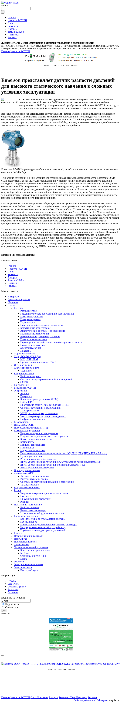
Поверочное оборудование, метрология (41, 325)
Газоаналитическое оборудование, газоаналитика (47, 313)
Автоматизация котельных (34, 476)
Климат (18, 533)
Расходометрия (28, 310)
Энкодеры (25, 350)
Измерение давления (31, 316)
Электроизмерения (30, 348)
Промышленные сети (25, 541)
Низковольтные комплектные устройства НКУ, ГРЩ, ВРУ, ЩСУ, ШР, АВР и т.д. (63, 453)
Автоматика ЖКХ (24, 473)
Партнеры (13, 283)
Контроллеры (21, 385)
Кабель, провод (28, 521)
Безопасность (21, 422)
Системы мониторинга (26, 367)
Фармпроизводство (24, 353)
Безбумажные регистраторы (35, 328)
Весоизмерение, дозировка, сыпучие (40, 336)
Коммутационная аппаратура (36, 439)
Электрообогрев (29, 570)
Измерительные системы (33, 339)
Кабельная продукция (26, 516)
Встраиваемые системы (27, 487)
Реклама (12, 285)
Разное (17, 490)
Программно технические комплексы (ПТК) (44, 405)
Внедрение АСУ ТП (25, 387)
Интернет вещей (23, 365)
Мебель (24, 553)
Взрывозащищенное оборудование (39, 433)
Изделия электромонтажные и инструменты (44, 436)
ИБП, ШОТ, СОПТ (24, 424)
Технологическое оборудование (31, 547)
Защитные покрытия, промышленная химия (44, 493)
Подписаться (12, 604)
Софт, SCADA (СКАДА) (27, 356)
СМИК (24, 382)
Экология (19, 561)
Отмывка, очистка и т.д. (33, 556)
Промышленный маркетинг (35, 499)
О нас (11, 271)
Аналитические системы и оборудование (42, 330)
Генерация (26, 396)
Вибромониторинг (24, 373)
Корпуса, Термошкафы (32, 444)
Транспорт (26, 370)
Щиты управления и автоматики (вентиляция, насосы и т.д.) (53, 464)
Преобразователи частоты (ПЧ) (31, 427)
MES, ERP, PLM (29, 359)
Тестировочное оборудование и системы (42, 513)
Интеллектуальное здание (34, 479)
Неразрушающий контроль (28, 536)
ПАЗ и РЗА (26, 402)
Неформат (25, 496)
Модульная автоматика (32, 450)
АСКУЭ (24, 393)
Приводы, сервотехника (27, 470)
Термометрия (27, 322)
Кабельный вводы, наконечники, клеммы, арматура (48, 524)
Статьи (11, 305)
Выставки (13, 589)
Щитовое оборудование (27, 430)
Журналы (13, 302)
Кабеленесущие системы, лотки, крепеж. (42, 518)
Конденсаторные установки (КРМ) (39, 399)
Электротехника (23, 567)
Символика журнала (19, 299)
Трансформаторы (29, 410)
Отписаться (11, 607)
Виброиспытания (29, 507)
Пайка (23, 558)
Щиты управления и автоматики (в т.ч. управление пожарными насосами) (60, 461)
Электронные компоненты (28, 564)
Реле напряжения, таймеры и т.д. (38, 459)
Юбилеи (24, 501)
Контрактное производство (35, 550)
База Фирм (13, 583)
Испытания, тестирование (28, 504)
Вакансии (13, 592)
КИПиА (18, 308)
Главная (5, 51)
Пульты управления (31, 456)
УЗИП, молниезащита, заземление (39, 413)
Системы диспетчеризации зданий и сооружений (47, 481)
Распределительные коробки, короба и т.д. (43, 527)
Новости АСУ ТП (20, 51)
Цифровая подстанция (32, 419)
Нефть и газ (20, 538)
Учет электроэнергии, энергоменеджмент (43, 416)
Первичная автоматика (32, 345)
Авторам (12, 277)
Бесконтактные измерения (34, 333)
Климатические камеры (33, 510)
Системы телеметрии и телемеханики (40, 407)
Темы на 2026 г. (16, 280)
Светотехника (21, 544)
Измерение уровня (30, 319)
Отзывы (12, 581)
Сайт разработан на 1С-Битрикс (91, 700)
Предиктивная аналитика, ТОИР (38, 362)
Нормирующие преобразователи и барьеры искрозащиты (51, 342)
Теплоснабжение (29, 484)
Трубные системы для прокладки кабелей (42, 530)
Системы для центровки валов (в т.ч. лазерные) (46, 379)
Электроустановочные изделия (37, 467)
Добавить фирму (17, 586)
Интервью (13, 296)
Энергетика (20, 390)
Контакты (13, 274)
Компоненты (27, 442)
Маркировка (27, 447)
